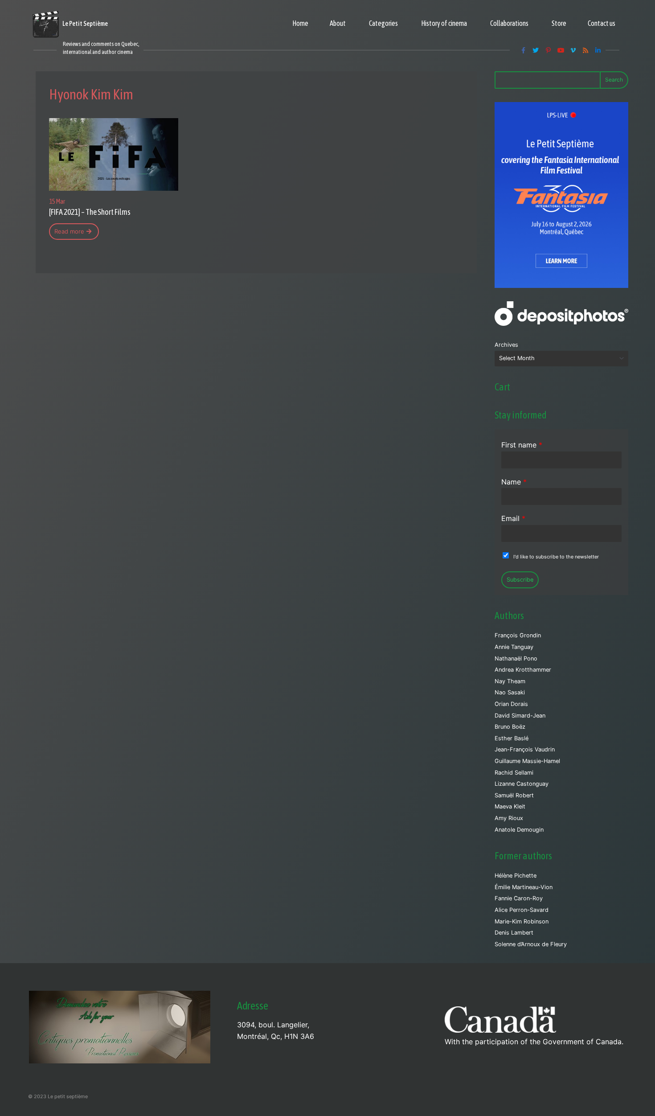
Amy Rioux (509, 818)
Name (514, 481)
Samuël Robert (514, 795)
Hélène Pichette (515, 875)
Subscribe (520, 579)
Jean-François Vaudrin (525, 749)
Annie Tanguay (514, 647)
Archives (506, 344)
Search (614, 79)
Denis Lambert (514, 932)
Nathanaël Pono (516, 658)
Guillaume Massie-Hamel (527, 761)
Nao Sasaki (510, 692)
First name (521, 444)
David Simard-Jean (520, 715)
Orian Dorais (511, 704)
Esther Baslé (511, 738)
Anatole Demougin (519, 829)
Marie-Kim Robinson (522, 921)
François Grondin (518, 635)
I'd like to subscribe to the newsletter (556, 557)
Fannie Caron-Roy (519, 898)
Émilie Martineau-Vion (524, 887)
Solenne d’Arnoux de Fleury (531, 944)
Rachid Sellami (514, 772)
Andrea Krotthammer (523, 669)
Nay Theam (510, 681)
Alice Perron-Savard (522, 910)
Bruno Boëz (510, 726)
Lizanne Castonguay (522, 783)
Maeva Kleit (510, 806)
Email (513, 518)
